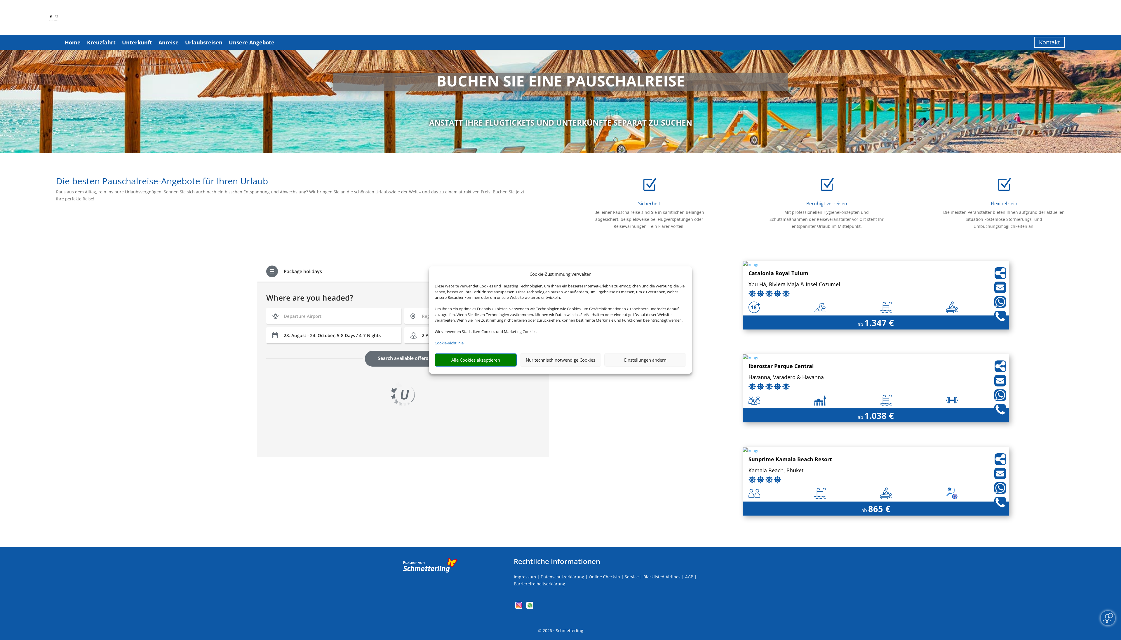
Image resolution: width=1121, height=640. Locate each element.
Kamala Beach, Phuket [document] (776, 471)
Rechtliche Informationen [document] (557, 561)
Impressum (525, 577)
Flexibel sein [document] (1004, 203)
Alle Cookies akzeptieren (475, 360)
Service (632, 577)
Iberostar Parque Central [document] (781, 366)
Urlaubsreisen (203, 42)
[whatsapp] (530, 607)
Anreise (169, 42)
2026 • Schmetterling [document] (562, 630)
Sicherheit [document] (649, 203)
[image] (751, 264)
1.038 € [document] (879, 415)
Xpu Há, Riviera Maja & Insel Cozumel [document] (794, 285)
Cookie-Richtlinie (449, 343)
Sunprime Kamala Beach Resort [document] (790, 460)
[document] (560, 82)
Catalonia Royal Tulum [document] (778, 273)
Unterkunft (137, 42)
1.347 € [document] (879, 322)
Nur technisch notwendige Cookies (560, 360)
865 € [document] (879, 508)
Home (73, 42)
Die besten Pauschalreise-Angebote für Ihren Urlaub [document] (162, 182)
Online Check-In (604, 577)
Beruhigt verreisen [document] (826, 203)
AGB (689, 577)
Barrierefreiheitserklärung (539, 584)
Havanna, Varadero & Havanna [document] (786, 377)
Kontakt (1049, 42)
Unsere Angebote (251, 42)
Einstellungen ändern (645, 360)
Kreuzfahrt (101, 42)
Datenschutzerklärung (562, 577)
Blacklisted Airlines (661, 577)
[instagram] (519, 607)
